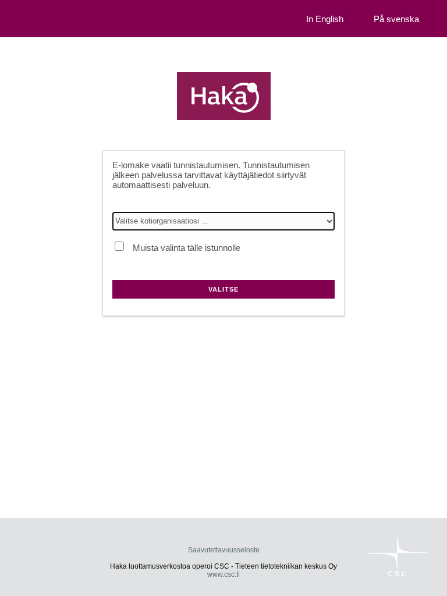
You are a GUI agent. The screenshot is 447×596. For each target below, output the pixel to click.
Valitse (223, 289)
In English (324, 19)
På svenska (396, 19)
